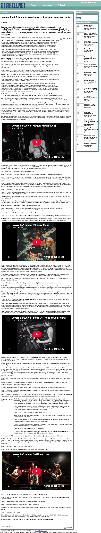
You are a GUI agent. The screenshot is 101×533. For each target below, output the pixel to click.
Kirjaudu (84, 2)
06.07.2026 (90, 35)
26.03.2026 (90, 105)
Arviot (33, 5)
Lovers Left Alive (28, 27)
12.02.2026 (90, 114)
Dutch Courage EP (7, 117)
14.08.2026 (90, 27)
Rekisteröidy (92, 2)
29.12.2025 (90, 145)
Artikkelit (61, 5)
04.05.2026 (91, 66)
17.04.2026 (90, 82)
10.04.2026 (90, 91)
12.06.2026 (91, 43)
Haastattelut (47, 5)
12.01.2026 (91, 138)
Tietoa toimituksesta (41, 531)
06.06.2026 (88, 50)
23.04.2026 (90, 74)
